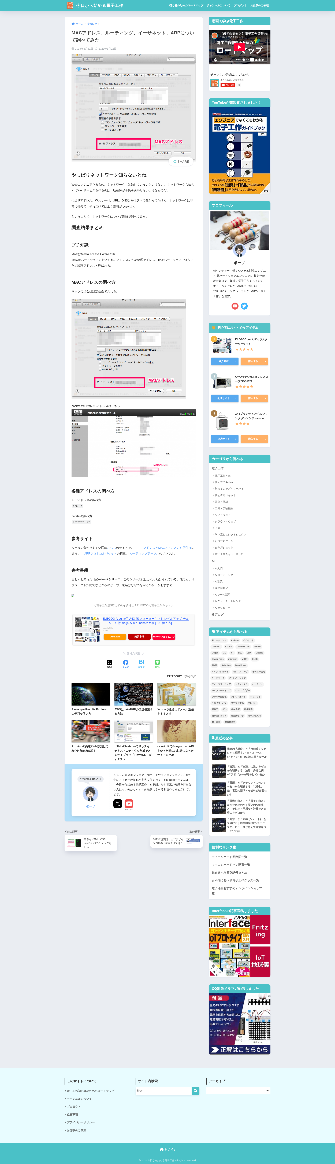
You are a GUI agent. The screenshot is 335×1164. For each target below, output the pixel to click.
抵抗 (225, 709)
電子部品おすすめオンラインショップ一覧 (238, 891)
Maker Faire (218, 659)
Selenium (226, 665)
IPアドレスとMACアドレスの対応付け (166, 547)
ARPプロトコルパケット (100, 553)
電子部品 (216, 722)
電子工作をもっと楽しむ (229, 554)
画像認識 (248, 709)
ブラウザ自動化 (219, 697)
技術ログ (190, 676)
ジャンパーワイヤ (237, 678)
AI (213, 561)
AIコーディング (224, 574)
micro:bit (232, 659)
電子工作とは (223, 475)
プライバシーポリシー (81, 1122)
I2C (224, 653)
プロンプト (255, 697)
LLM (249, 653)
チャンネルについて (218, 5)
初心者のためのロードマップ (186, 5)
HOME (169, 1149)
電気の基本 (230, 722)
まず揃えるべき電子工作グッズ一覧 (235, 880)
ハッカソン (257, 684)
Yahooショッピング (164, 636)
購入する (257, 361)
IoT (232, 653)
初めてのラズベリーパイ (229, 488)
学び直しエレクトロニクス (230, 534)
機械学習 (235, 709)
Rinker (111, 628)
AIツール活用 (222, 594)
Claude (228, 646)
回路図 (215, 709)
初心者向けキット (225, 495)
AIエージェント (219, 640)
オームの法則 (258, 671)
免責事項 (72, 1114)
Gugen (215, 653)
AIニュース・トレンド (228, 601)
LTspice (259, 653)
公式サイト (227, 398)
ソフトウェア (223, 514)
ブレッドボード (238, 697)
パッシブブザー (242, 690)
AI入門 (219, 568)
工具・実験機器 (224, 508)
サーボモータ (218, 678)
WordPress (240, 665)
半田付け (252, 703)
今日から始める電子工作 (99, 5)
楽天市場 (139, 636)
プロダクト (240, 5)
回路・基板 (221, 501)
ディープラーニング (221, 684)
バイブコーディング (221, 690)
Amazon (115, 636)
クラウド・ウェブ (225, 521)
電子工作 (218, 468)
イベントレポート (220, 671)
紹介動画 (228, 361)
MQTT (244, 659)
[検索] (195, 1091)
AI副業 (219, 581)
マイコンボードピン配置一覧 (231, 864)
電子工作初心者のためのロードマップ (90, 1090)
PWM (214, 665)
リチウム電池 (237, 703)
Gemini (257, 646)
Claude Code (243, 646)
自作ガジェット (224, 547)
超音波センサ (237, 715)
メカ (217, 527)
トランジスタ (241, 684)
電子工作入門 (254, 715)
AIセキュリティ (224, 607)
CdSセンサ (248, 640)
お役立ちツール (224, 540)
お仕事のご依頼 (259, 5)
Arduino (235, 640)
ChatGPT (216, 646)
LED (240, 653)
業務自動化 (221, 587)
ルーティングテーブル (144, 553)
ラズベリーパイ (219, 703)
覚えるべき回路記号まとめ (229, 872)
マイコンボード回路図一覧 (229, 857)
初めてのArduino (224, 482)
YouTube (129, 809)
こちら (111, 547)
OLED (255, 659)
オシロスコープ (240, 671)
